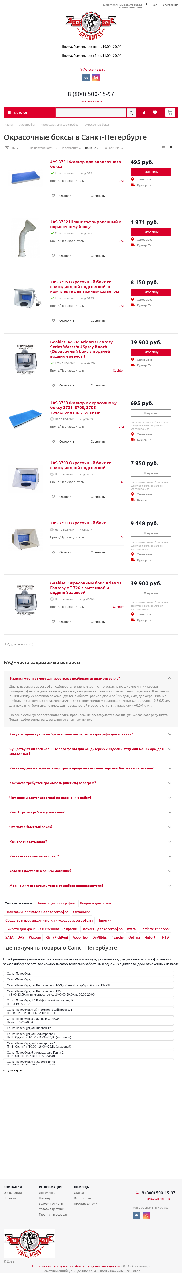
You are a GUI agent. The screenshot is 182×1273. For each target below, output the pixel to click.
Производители (85, 1203)
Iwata (131, 928)
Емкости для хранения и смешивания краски (41, 928)
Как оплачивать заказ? (28, 841)
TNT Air (166, 937)
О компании (13, 1192)
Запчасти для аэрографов (102, 928)
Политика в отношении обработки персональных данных (76, 1266)
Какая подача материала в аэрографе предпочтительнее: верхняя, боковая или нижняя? (81, 768)
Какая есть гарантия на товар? (34, 856)
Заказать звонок (91, 101)
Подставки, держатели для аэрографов (36, 911)
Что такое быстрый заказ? (30, 827)
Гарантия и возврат (53, 1214)
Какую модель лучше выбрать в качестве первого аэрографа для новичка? (71, 734)
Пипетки (105, 920)
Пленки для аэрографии (55, 903)
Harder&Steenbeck (155, 928)
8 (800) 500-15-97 (91, 93)
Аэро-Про (80, 937)
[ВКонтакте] (86, 77)
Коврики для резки (95, 903)
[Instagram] (96, 77)
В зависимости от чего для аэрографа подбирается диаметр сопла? (64, 678)
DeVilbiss (99, 937)
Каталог (20, 112)
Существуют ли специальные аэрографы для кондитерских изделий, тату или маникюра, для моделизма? (86, 750)
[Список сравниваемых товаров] (143, 114)
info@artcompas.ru (91, 69)
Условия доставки (52, 1209)
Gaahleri (118, 370)
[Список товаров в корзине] (170, 115)
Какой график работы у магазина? (37, 812)
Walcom (35, 937)
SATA (9, 937)
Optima (134, 937)
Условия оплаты (51, 1203)
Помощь (81, 1187)
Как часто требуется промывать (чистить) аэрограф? (52, 783)
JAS (121, 181)
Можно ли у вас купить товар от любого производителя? (56, 885)
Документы (47, 1192)
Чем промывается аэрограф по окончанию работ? (50, 797)
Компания (13, 1187)
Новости (10, 1198)
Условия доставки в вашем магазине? (40, 871)
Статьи (79, 1192)
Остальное (82, 911)
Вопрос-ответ (84, 1198)
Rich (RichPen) (57, 937)
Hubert (150, 937)
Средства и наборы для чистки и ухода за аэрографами (49, 920)
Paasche (117, 937)
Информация (50, 1187)
